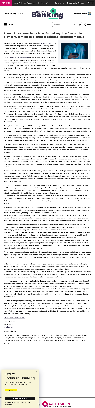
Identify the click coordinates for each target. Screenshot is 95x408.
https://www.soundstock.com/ (14, 318)
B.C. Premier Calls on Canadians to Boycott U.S (28, 3)
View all (90, 3)
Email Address (11, 390)
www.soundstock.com (21, 58)
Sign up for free (20, 398)
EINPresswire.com (45, 43)
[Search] (75, 24)
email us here (8, 327)
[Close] (36, 372)
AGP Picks (6, 3)
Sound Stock (8, 58)
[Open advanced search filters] (79, 24)
